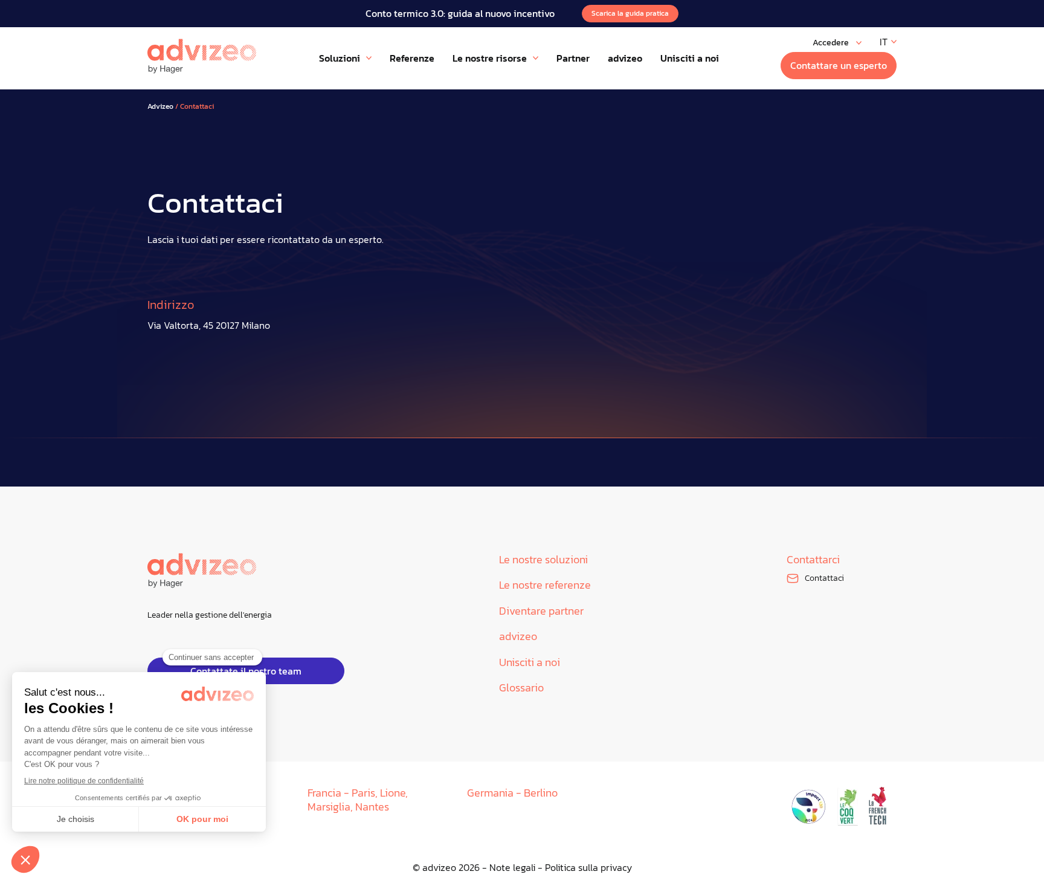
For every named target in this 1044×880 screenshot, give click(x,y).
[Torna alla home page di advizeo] (201, 56)
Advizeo (160, 107)
